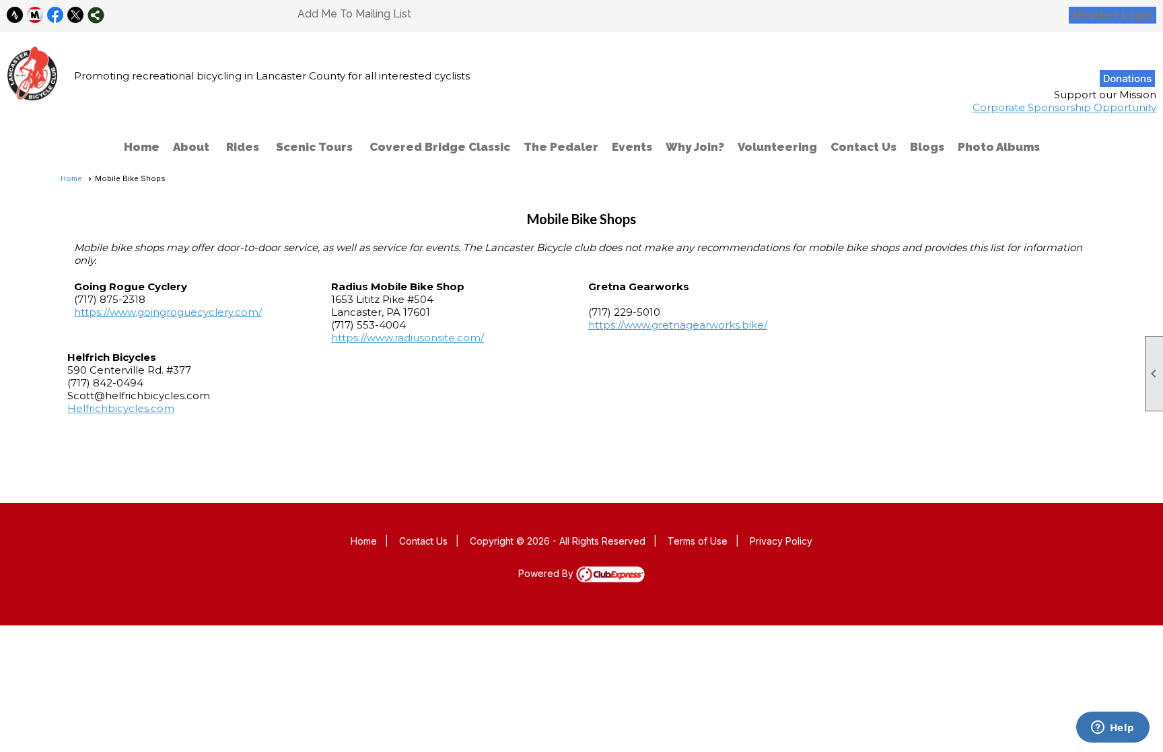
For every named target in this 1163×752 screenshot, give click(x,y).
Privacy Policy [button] (781, 541)
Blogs (927, 146)
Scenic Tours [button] (314, 146)
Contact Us (863, 146)
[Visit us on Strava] (15, 15)
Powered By (547, 573)
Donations (1127, 78)
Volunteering (777, 146)
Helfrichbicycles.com (120, 408)
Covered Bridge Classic (439, 146)
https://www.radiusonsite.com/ (407, 337)
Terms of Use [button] (698, 541)
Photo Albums (999, 146)
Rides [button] (242, 146)
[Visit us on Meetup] (35, 15)
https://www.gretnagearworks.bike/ (677, 324)
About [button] (191, 146)
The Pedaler (561, 146)
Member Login (1112, 15)
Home (142, 146)
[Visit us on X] (75, 15)
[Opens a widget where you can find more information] (1113, 728)
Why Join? (695, 146)
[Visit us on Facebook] (55, 15)
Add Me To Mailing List (354, 13)
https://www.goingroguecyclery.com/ (168, 312)
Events (632, 146)
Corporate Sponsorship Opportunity (1064, 107)
